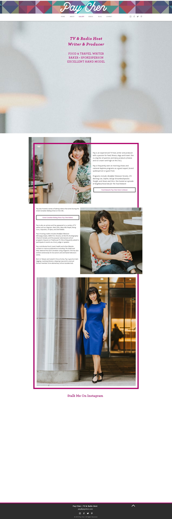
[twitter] (88, 513)
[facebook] (84, 513)
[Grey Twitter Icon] (138, 16)
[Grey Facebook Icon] (134, 16)
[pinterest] (141, 16)
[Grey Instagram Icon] (130, 16)
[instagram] (80, 513)
